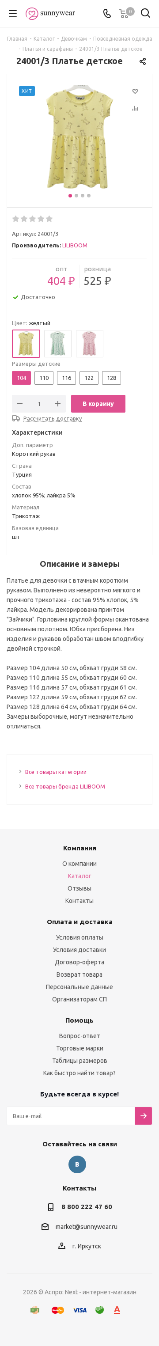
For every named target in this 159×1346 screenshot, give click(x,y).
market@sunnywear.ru (86, 1226)
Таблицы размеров (79, 1060)
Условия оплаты (79, 937)
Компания (79, 848)
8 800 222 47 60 (86, 1206)
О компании (79, 863)
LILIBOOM (74, 245)
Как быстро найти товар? (79, 1073)
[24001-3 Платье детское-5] (79, 138)
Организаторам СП (79, 999)
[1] (16, 219)
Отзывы (79, 888)
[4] (41, 219)
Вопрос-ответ (79, 1035)
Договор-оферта (79, 962)
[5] (49, 219)
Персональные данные (79, 986)
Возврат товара (79, 974)
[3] (33, 219)
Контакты (79, 900)
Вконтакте (77, 1164)
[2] (24, 219)
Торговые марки (79, 1048)
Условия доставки (79, 949)
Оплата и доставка (80, 921)
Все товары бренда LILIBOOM (65, 786)
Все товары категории (56, 772)
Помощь (79, 1020)
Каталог (79, 876)
